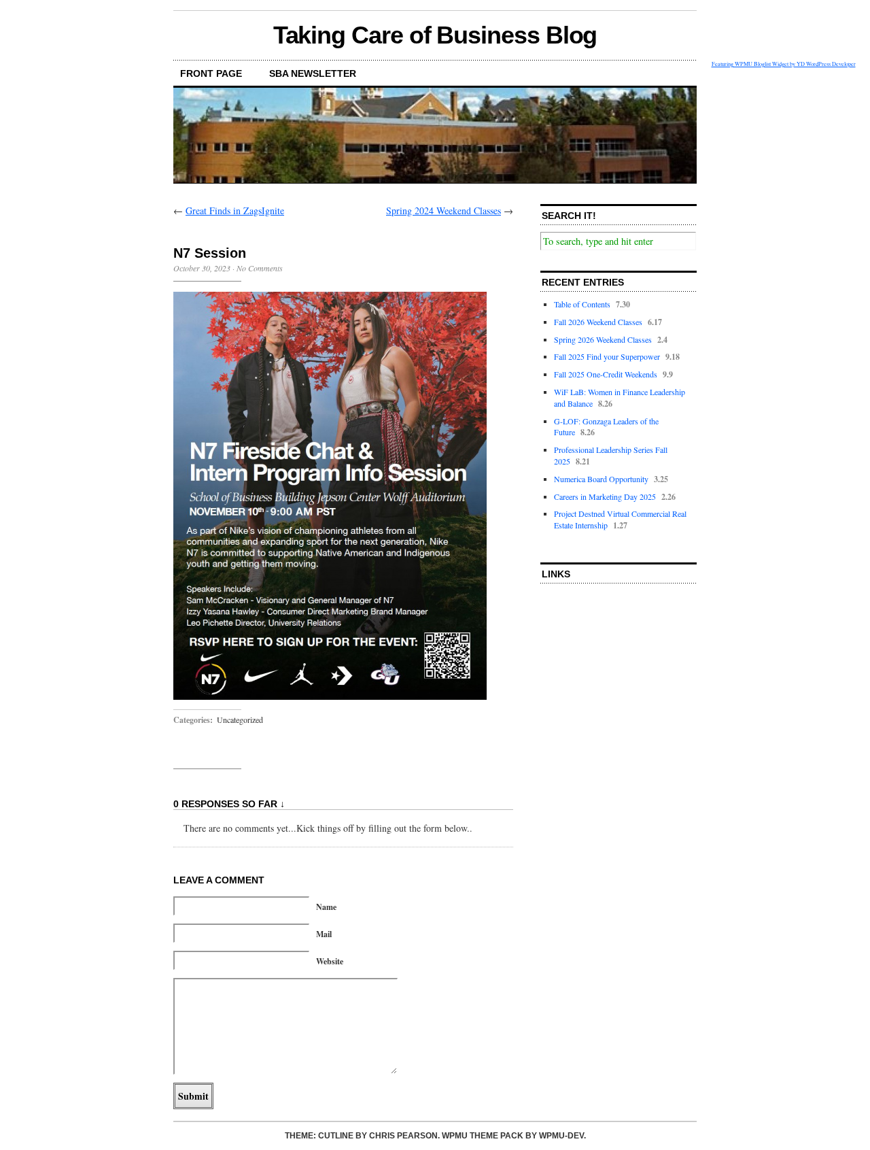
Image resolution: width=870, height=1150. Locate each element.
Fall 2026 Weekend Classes (598, 321)
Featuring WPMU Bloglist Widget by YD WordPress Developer (784, 63)
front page (211, 73)
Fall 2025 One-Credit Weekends (605, 374)
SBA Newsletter (312, 73)
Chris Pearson (403, 1135)
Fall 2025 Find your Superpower (607, 356)
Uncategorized (240, 719)
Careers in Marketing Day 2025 (605, 496)
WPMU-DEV (561, 1135)
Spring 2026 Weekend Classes (603, 339)
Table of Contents (582, 304)
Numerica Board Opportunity (601, 478)
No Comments (260, 268)
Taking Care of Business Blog (435, 35)
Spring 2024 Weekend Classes (443, 210)
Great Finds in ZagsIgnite (235, 210)
